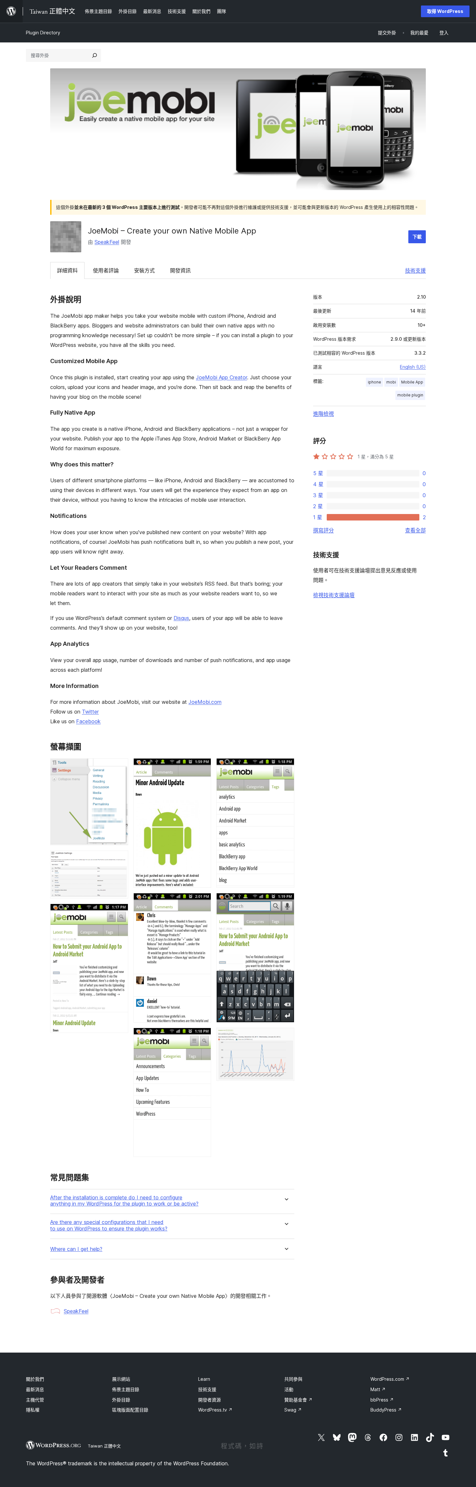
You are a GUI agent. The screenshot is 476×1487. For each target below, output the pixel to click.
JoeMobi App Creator (221, 377)
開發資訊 (180, 270)
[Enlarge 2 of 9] (119, 859)
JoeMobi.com (204, 702)
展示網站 (121, 1379)
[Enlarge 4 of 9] (202, 767)
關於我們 (35, 1379)
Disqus (181, 618)
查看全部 (415, 530)
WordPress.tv (215, 1410)
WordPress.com (390, 1379)
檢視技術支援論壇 (334, 595)
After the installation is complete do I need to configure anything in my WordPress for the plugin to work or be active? (124, 1201)
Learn (204, 1379)
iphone (374, 382)
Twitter (90, 711)
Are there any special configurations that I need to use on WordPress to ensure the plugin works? (108, 1225)
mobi (391, 382)
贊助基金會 (298, 1399)
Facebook (88, 721)
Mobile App (412, 382)
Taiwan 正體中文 (104, 1445)
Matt (378, 1389)
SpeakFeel (107, 242)
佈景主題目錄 (125, 1389)
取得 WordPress (445, 11)
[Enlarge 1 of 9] (119, 767)
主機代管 (35, 1399)
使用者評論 (106, 270)
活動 (288, 1389)
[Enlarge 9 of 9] (285, 1036)
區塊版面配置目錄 (130, 1410)
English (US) (413, 367)
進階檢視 (323, 413)
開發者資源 (209, 1399)
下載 (417, 236)
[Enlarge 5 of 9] (202, 901)
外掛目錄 (121, 1399)
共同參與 (293, 1379)
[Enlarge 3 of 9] (119, 912)
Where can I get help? (76, 1249)
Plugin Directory (43, 32)
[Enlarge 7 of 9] (285, 767)
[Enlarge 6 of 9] (202, 1036)
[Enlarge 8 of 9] (285, 901)
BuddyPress (386, 1410)
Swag (293, 1410)
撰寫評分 (323, 530)
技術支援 (415, 270)
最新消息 (35, 1389)
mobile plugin (410, 395)
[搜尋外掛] (94, 55)
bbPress (382, 1399)
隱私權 (33, 1410)
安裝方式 (144, 270)
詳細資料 (67, 270)
